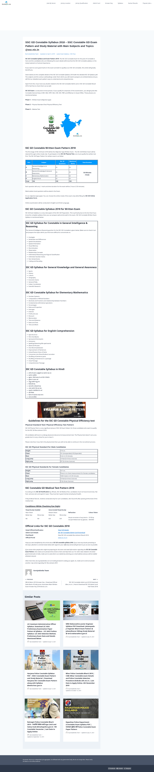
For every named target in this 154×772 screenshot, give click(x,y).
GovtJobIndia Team (32, 54)
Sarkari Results (133, 3)
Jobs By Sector (51, 3)
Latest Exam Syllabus (63, 54)
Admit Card (96, 3)
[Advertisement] (77, 18)
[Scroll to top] (150, 769)
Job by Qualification (82, 3)
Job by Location (65, 3)
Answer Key (109, 3)
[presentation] (42, 610)
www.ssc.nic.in (62, 538)
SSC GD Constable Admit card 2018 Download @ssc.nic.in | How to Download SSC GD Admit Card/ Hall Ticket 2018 (81, 583)
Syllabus (120, 3)
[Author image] (28, 642)
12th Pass (73, 54)
